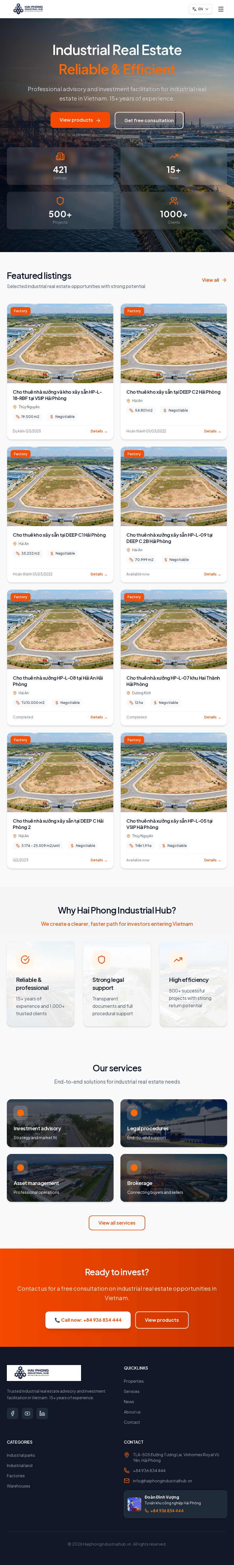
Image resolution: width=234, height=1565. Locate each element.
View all (210, 280)
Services (132, 1391)
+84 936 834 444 (149, 1470)
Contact (132, 1422)
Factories (16, 1475)
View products (76, 120)
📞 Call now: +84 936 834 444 (88, 1320)
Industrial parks (21, 1455)
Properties (134, 1381)
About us (132, 1411)
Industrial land (20, 1465)
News (129, 1401)
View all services (117, 1223)
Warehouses (18, 1485)
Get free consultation (149, 120)
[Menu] (221, 9)
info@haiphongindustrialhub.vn (162, 1480)
